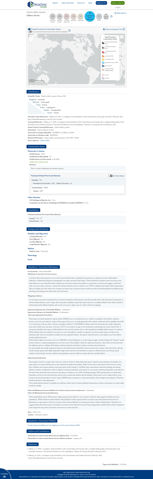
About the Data (68, 3)
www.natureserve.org (82, 472)
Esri (123, 85)
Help (90, 3)
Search (55, 3)
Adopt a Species (118, 3)
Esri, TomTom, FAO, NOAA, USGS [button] (38, 85)
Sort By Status (118, 176)
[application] (76, 60)
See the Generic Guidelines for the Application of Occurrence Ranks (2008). (54, 425)
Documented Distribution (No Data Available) (49, 32)
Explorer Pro (101, 3)
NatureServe (73, 474)
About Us (81, 3)
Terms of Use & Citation (88, 474)
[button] (31, 37)
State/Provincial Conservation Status (46, 29)
